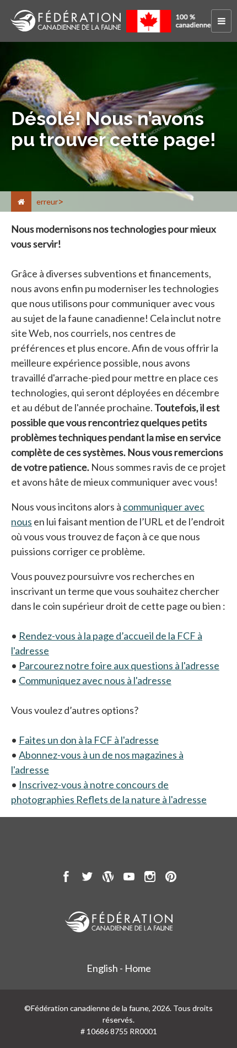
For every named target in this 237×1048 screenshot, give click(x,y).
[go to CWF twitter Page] (87, 878)
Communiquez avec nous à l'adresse (95, 680)
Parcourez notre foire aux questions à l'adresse (119, 665)
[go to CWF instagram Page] (149, 878)
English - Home (119, 968)
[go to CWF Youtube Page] (128, 878)
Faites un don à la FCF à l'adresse (89, 740)
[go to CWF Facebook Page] (66, 878)
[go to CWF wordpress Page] (108, 878)
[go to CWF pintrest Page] (170, 878)
